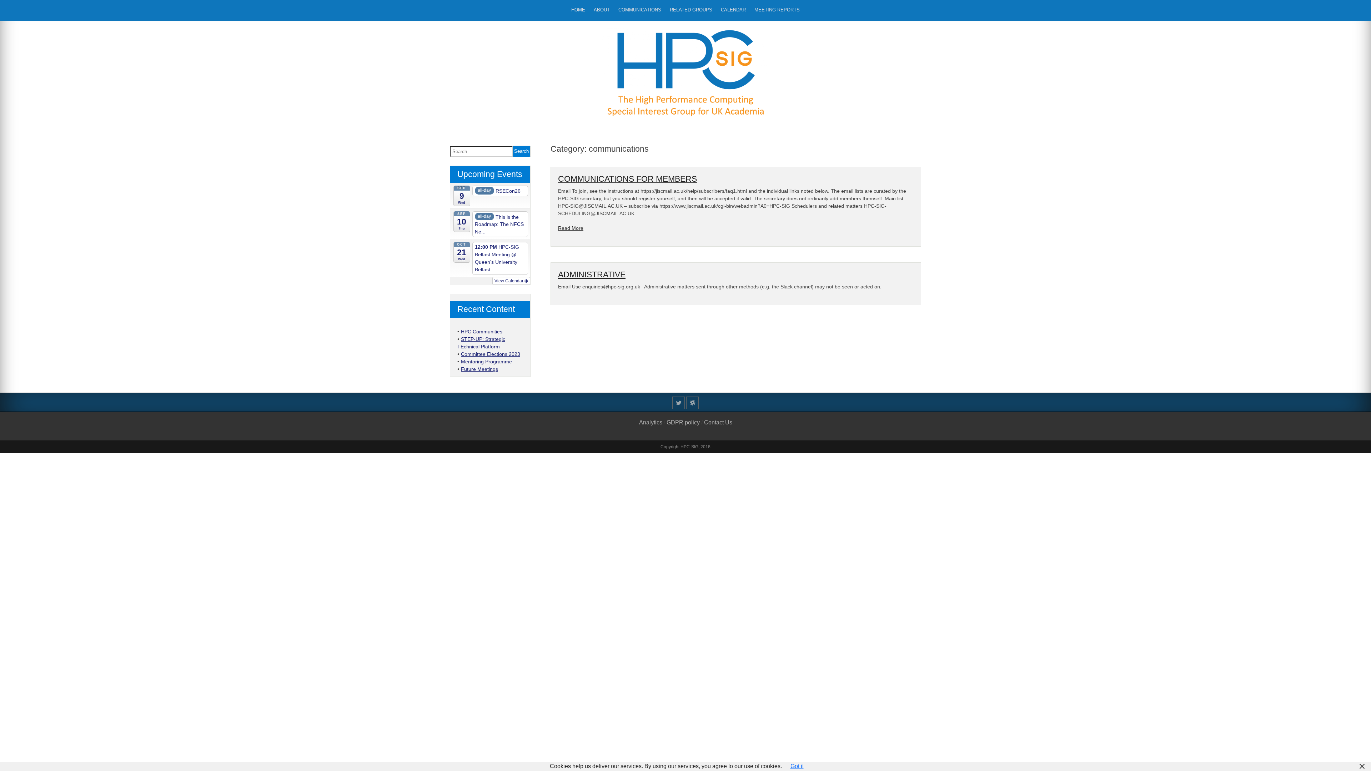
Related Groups (691, 9)
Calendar (733, 9)
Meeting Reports (777, 9)
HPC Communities (481, 331)
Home (578, 9)
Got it (797, 766)
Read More (570, 228)
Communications (639, 9)
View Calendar (509, 280)
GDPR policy (683, 422)
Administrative (592, 274)
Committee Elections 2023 (490, 354)
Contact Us (718, 422)
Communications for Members (627, 178)
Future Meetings (479, 369)
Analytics (650, 422)
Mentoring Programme (486, 361)
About (602, 9)
